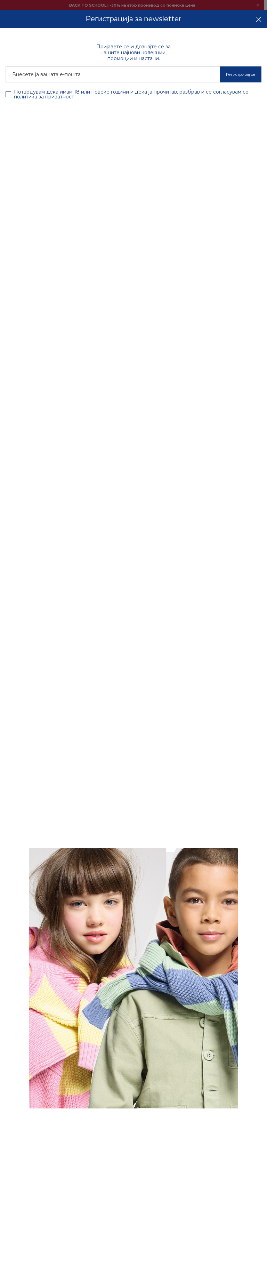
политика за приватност (44, 97)
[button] (258, 19)
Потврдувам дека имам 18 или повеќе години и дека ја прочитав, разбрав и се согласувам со (131, 94)
